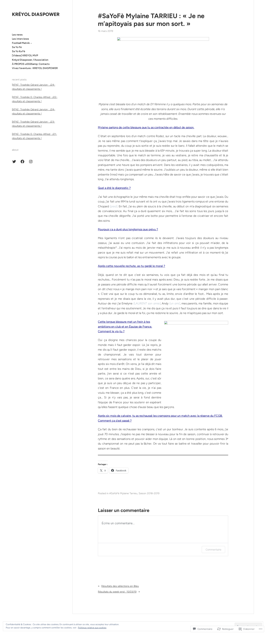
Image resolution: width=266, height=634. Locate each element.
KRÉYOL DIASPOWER (36, 14)
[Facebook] (22, 161)
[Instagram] (31, 161)
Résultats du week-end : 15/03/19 (117, 591)
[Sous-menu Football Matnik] (31, 43)
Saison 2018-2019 (149, 493)
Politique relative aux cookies (92, 627)
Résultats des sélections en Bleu (120, 586)
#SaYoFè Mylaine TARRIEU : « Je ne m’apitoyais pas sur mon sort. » (151, 20)
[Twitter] (14, 161)
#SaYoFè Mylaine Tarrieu (123, 493)
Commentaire (213, 549)
